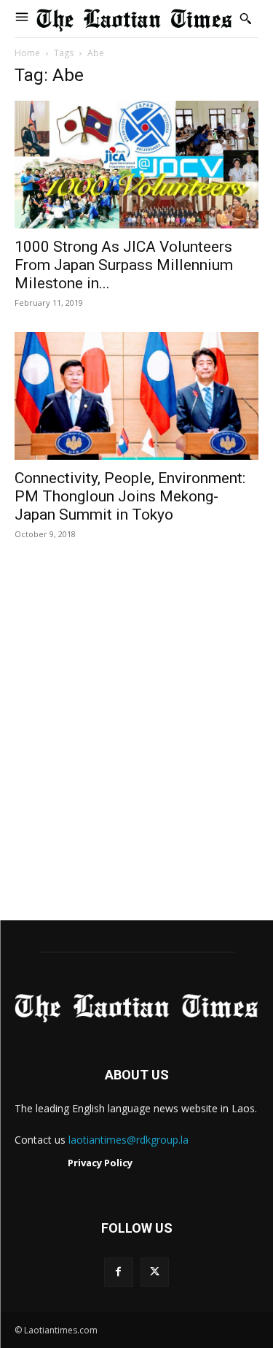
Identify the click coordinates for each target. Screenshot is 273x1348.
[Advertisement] (136, 745)
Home (27, 53)
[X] (155, 1272)
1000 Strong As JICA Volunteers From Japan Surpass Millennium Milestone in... (124, 265)
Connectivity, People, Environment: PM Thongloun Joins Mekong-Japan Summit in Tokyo (130, 496)
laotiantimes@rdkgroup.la (128, 1140)
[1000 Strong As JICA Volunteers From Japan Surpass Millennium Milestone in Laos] (136, 164)
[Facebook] (118, 1272)
